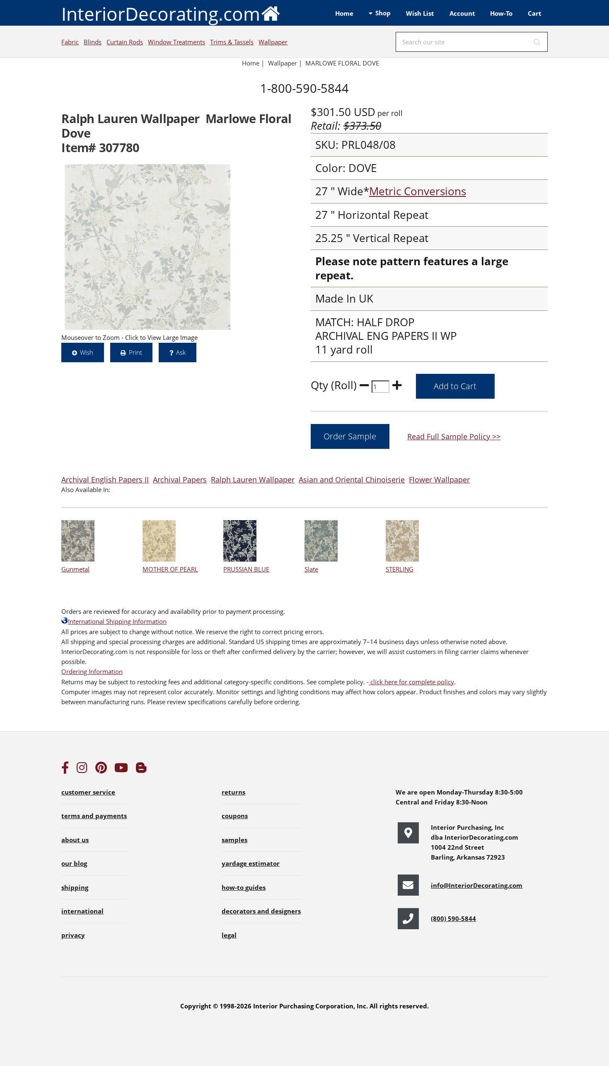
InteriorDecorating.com (160, 13)
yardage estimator (251, 863)
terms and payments (94, 816)
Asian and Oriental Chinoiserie (352, 479)
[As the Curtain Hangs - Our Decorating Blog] (141, 770)
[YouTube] (121, 770)
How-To (501, 13)
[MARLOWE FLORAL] (147, 247)
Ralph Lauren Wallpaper (253, 479)
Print (135, 352)
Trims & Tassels (232, 42)
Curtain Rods (124, 42)
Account (462, 13)
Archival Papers (180, 479)
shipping (74, 887)
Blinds (93, 42)
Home (344, 13)
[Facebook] (65, 770)
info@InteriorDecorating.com (476, 885)
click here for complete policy (411, 682)
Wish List (420, 13)
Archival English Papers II (105, 479)
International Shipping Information (117, 621)
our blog (74, 863)
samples (234, 840)
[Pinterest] (101, 770)
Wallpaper (273, 42)
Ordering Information (92, 671)
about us (75, 840)
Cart (534, 13)
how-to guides (244, 887)
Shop (383, 13)
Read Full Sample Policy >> (453, 436)
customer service (88, 792)
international (82, 911)
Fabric (70, 42)
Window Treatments (176, 42)
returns (233, 792)
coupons (235, 816)
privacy (73, 935)
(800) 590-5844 (453, 918)
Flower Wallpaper (439, 479)
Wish (86, 352)
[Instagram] (82, 770)
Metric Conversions (417, 191)
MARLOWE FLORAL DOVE (342, 63)
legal (229, 935)
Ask (181, 352)
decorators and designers (261, 911)
